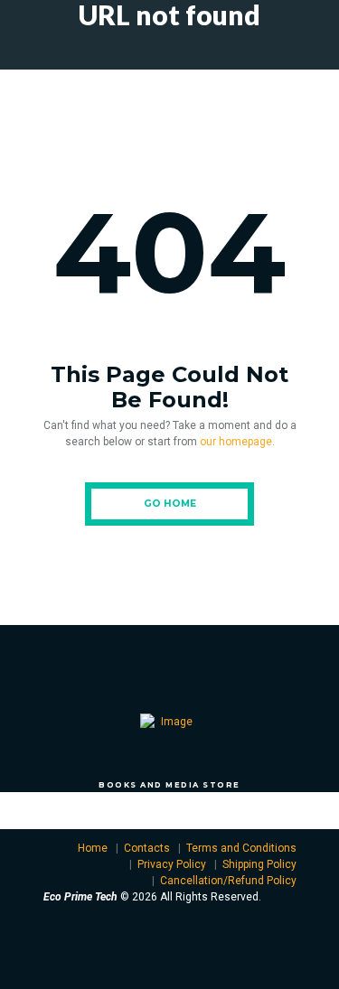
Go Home (170, 503)
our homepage (236, 441)
